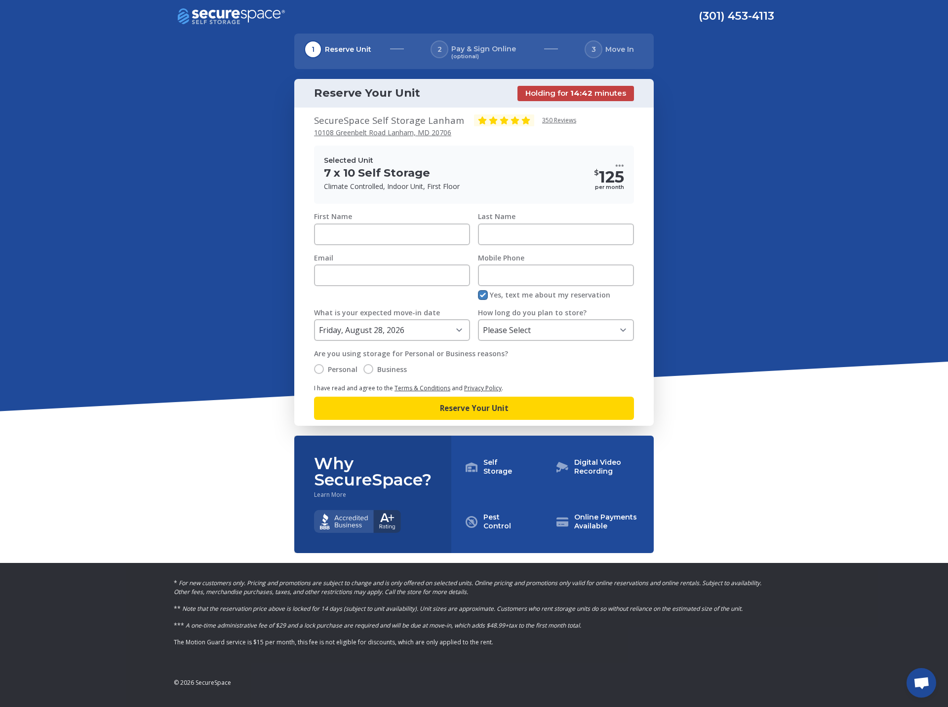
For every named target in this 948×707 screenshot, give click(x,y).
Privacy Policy (483, 388)
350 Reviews (559, 120)
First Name (333, 216)
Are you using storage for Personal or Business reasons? (411, 353)
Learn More (330, 495)
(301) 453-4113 (736, 16)
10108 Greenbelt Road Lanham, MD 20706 (382, 132)
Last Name (496, 216)
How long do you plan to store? (532, 312)
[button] (552, 494)
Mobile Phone (501, 257)
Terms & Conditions (422, 388)
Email (323, 257)
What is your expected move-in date (377, 312)
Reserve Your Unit (474, 408)
